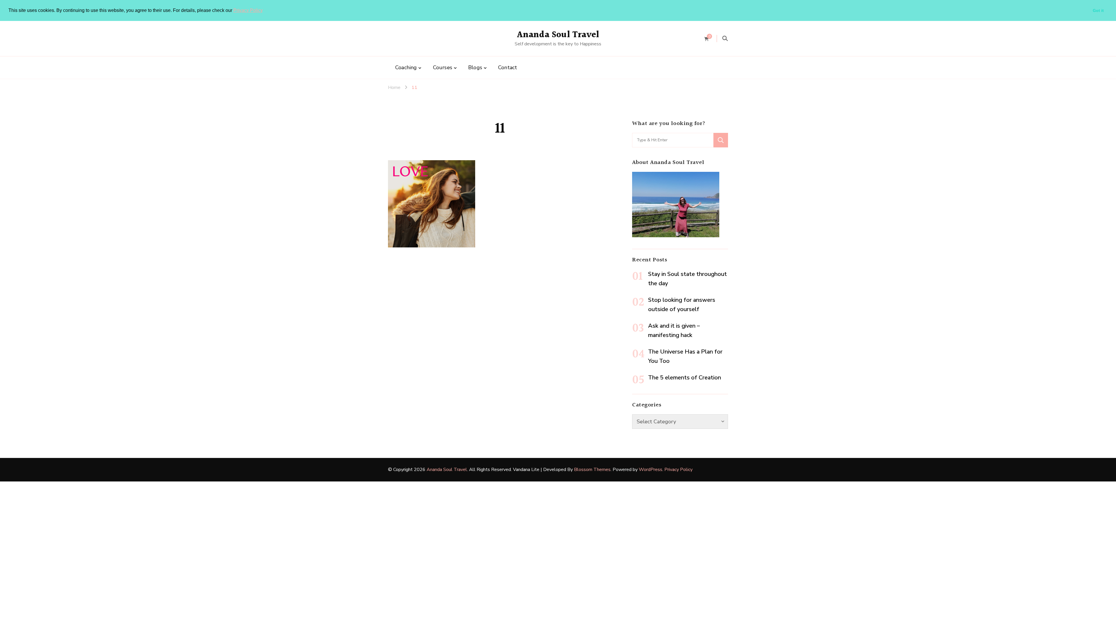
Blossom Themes (592, 469)
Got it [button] (1098, 10)
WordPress (650, 469)
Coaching (406, 67)
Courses (442, 67)
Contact (507, 67)
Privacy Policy (248, 10)
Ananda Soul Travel (558, 35)
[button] (265, 11)
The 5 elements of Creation (684, 377)
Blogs (475, 67)
